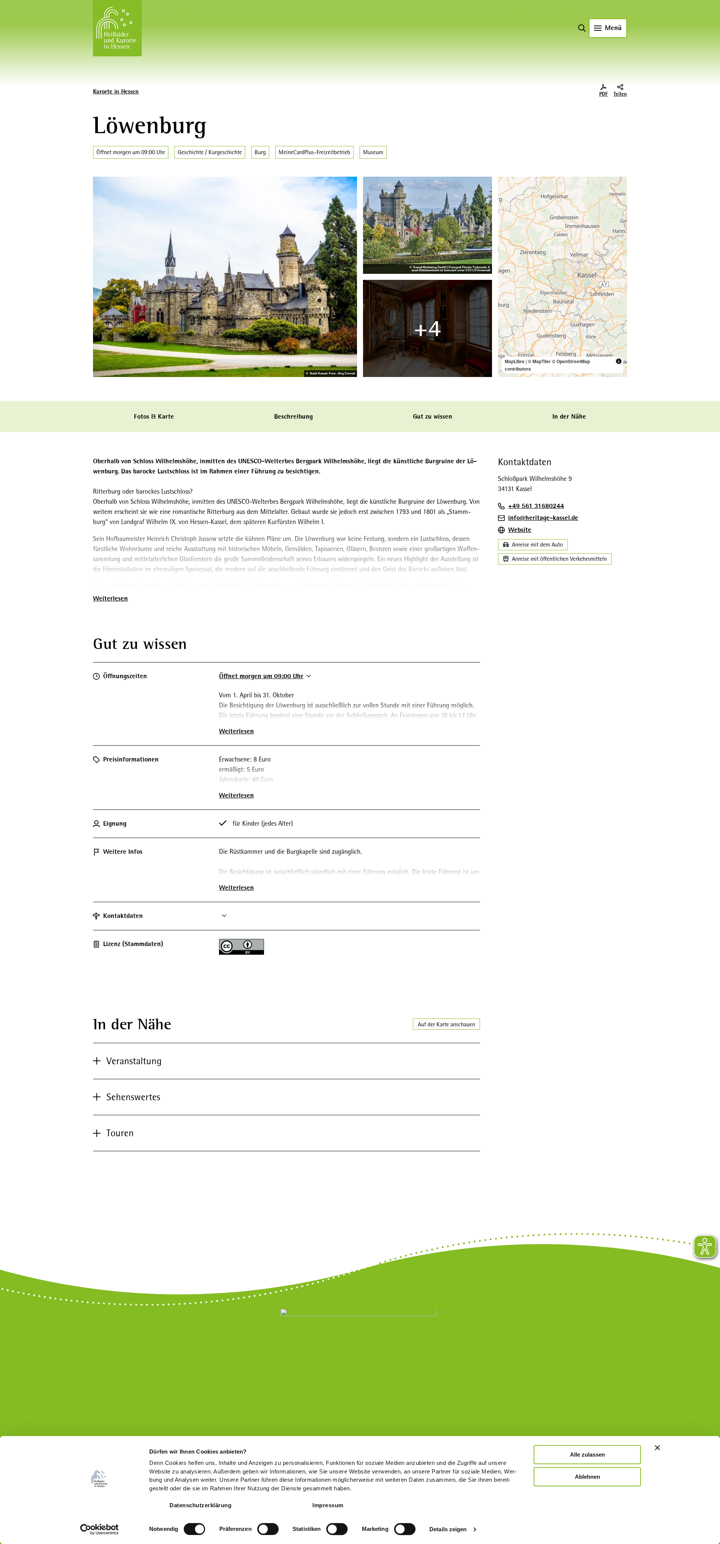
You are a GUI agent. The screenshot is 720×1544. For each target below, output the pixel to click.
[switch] (268, 1529)
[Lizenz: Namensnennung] (241, 952)
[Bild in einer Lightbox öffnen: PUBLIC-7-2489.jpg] (225, 277)
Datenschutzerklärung (200, 1505)
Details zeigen (447, 1529)
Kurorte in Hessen (116, 91)
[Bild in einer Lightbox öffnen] (427, 328)
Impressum (328, 1505)
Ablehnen (587, 1476)
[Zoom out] (507, 196)
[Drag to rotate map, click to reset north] (507, 207)
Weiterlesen (110, 598)
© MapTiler (539, 361)
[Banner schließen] (657, 1447)
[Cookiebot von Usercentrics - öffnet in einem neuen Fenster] (99, 1529)
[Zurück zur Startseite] (117, 28)
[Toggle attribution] (618, 361)
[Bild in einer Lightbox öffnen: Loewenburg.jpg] (427, 225)
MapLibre (515, 361)
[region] (562, 277)
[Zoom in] (507, 185)
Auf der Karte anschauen (446, 1024)
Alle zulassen (587, 1454)
